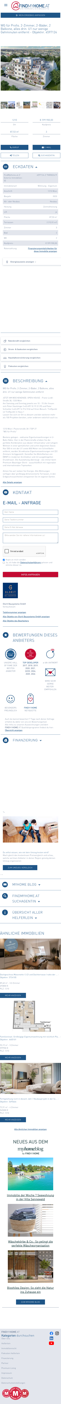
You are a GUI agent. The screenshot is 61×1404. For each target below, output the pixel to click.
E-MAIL (47, 147)
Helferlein (5, 1343)
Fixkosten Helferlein (10, 1353)
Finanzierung (7, 1358)
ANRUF (15, 147)
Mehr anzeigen (13, 995)
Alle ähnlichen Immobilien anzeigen (30, 1129)
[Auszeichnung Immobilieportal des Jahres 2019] (22, 1393)
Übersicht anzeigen (13, 730)
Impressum (6, 1373)
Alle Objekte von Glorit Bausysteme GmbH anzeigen (26, 616)
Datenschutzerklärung (30, 562)
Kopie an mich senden (16, 559)
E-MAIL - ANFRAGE (22, 502)
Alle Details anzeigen (12, 482)
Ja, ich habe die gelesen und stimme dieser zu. (29, 563)
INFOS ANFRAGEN (30, 574)
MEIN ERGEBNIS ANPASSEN (31, 15)
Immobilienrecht (8, 1348)
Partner (4, 1363)
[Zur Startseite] (30, 9)
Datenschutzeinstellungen (13, 1383)
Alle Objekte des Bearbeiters (16, 621)
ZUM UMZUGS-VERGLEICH (20, 867)
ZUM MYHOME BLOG (30, 1302)
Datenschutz (7, 1378)
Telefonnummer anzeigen (14, 612)
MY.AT (10, 1331)
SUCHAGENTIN (47, 155)
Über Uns (5, 1338)
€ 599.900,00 (46, 119)
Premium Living (8, 1368)
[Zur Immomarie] (30, 829)
